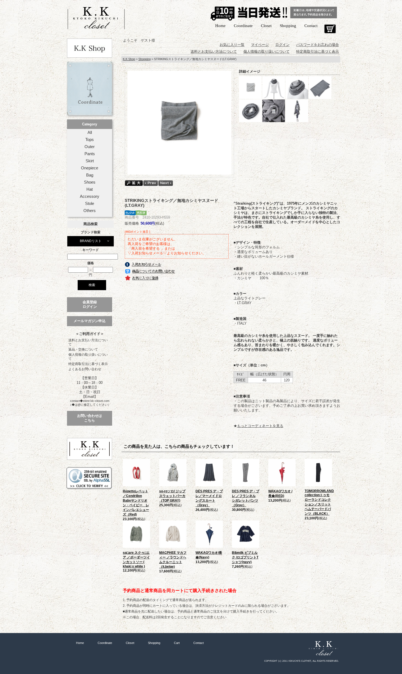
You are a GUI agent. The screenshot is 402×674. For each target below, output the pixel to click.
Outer (90, 147)
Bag (89, 175)
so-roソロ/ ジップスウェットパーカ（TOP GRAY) (172, 495)
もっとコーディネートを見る (260, 426)
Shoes (89, 182)
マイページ (260, 45)
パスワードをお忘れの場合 (317, 45)
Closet (266, 25)
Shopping (288, 25)
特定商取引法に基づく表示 (88, 364)
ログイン (282, 45)
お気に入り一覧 (232, 45)
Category (89, 124)
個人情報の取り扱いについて (88, 356)
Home (220, 25)
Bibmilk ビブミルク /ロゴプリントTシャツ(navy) (245, 557)
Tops (89, 139)
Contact (310, 25)
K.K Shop (129, 59)
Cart (330, 28)
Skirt (90, 161)
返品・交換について (83, 349)
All (90, 132)
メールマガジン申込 (90, 321)
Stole (89, 203)
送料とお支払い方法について (88, 342)
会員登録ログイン (90, 304)
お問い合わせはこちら (89, 418)
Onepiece (89, 168)
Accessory (89, 196)
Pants (90, 154)
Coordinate (243, 25)
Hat (89, 189)
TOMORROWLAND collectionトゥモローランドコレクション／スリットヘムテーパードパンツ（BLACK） (319, 502)
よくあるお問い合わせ (84, 369)
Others (89, 210)
